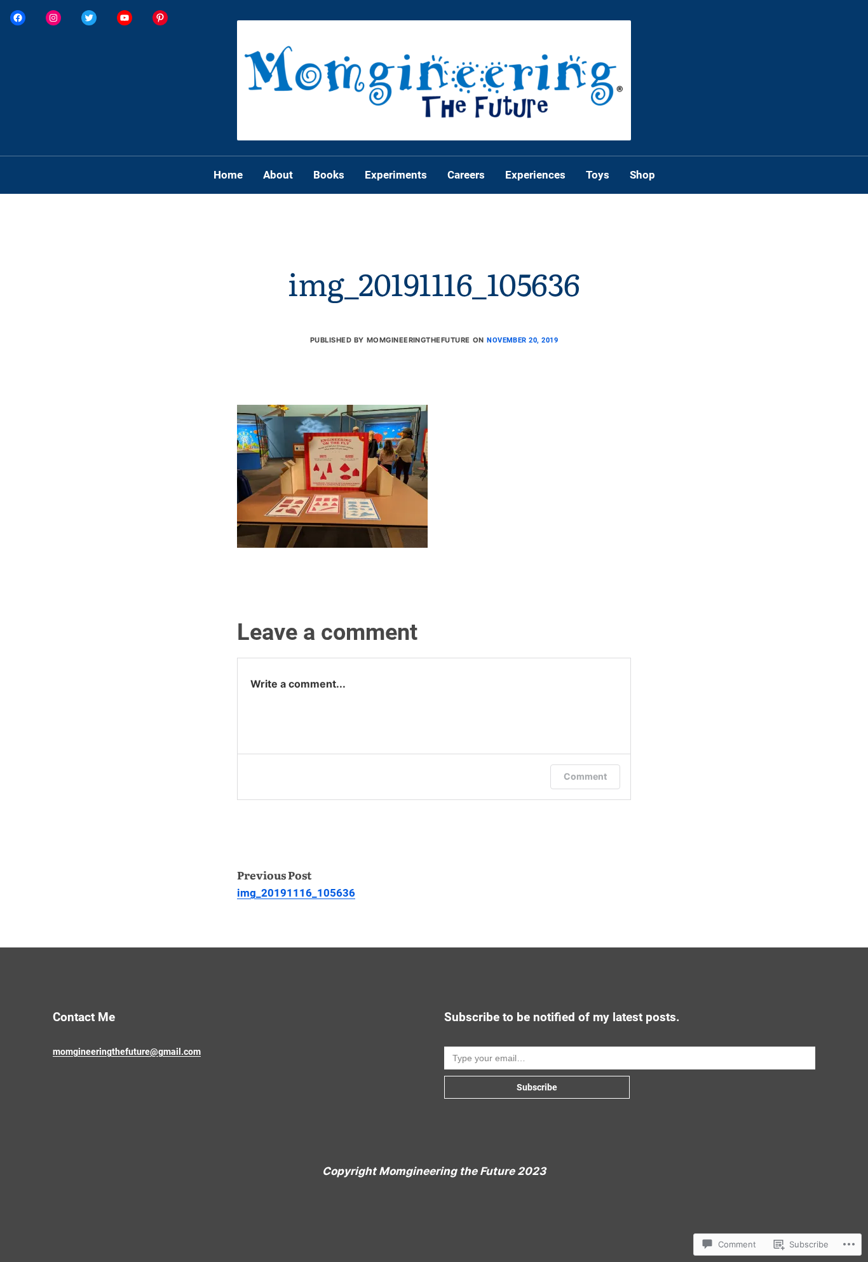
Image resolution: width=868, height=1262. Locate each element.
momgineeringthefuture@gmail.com (127, 1052)
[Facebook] (17, 17)
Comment (585, 776)
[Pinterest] (160, 17)
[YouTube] (124, 17)
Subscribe (537, 1087)
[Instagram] (53, 17)
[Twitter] (89, 17)
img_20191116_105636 (296, 892)
